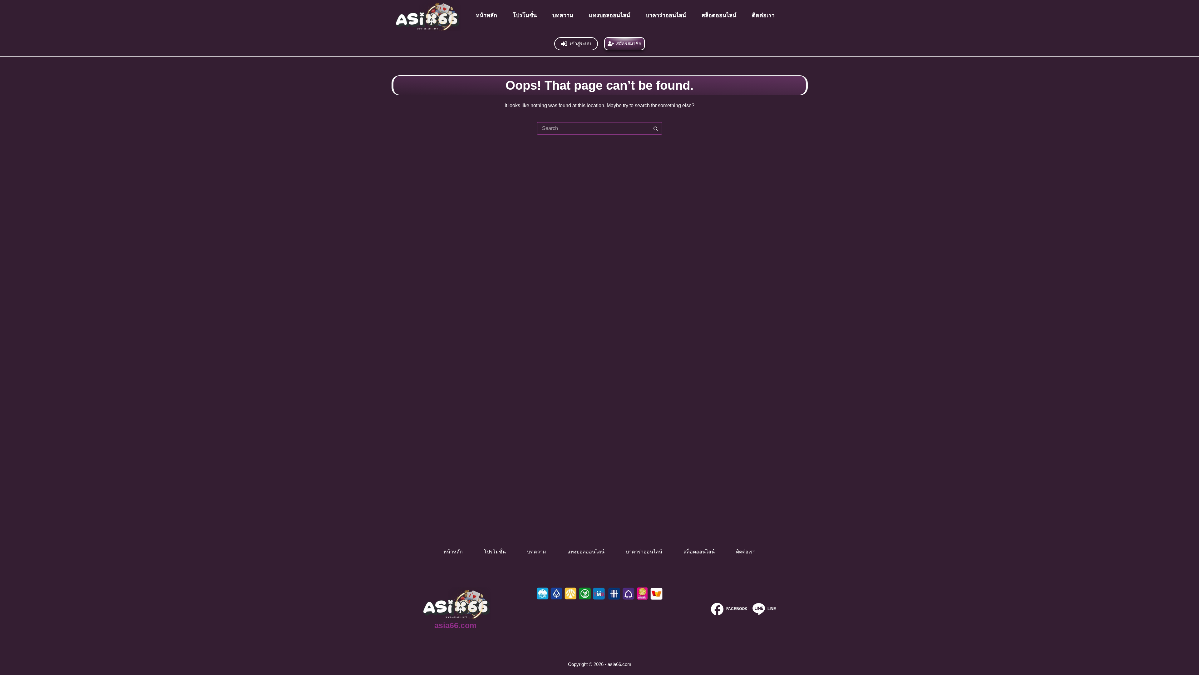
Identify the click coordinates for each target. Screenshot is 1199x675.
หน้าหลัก (486, 15)
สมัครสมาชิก (628, 43)
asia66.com (455, 625)
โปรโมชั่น (525, 15)
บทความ (562, 15)
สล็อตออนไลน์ (719, 15)
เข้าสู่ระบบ (580, 43)
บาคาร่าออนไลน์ (666, 15)
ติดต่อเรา (763, 15)
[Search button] (655, 128)
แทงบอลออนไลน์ (609, 15)
